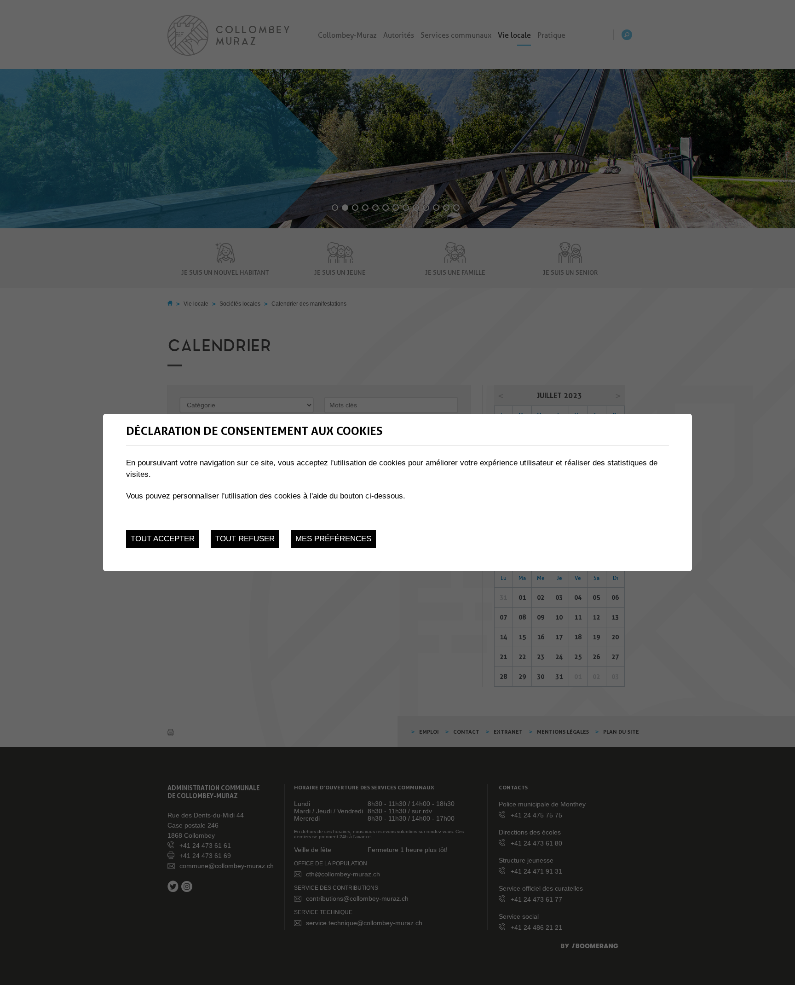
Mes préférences (333, 538)
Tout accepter (163, 538)
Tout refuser (245, 538)
